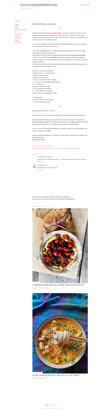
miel (16, 32)
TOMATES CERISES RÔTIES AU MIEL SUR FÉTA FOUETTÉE (58, 285)
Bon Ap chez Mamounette (45, 157)
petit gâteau (18, 42)
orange (17, 40)
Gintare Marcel (58, 408)
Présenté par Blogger (53, 405)
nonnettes (17, 38)
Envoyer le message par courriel (45, 146)
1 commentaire (41, 378)
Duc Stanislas (52, 57)
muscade (17, 36)
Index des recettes (27, 9)
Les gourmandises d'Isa (38, 5)
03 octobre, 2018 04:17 (58, 157)
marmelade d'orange (20, 29)
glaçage (17, 27)
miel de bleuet (19, 34)
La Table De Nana (42, 165)
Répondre (40, 161)
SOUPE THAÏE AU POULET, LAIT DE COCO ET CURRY (55, 375)
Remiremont (45, 51)
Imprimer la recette (38, 139)
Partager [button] (17, 21)
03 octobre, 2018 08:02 (53, 165)
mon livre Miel (56, 33)
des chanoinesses (79, 55)
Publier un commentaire (43, 288)
